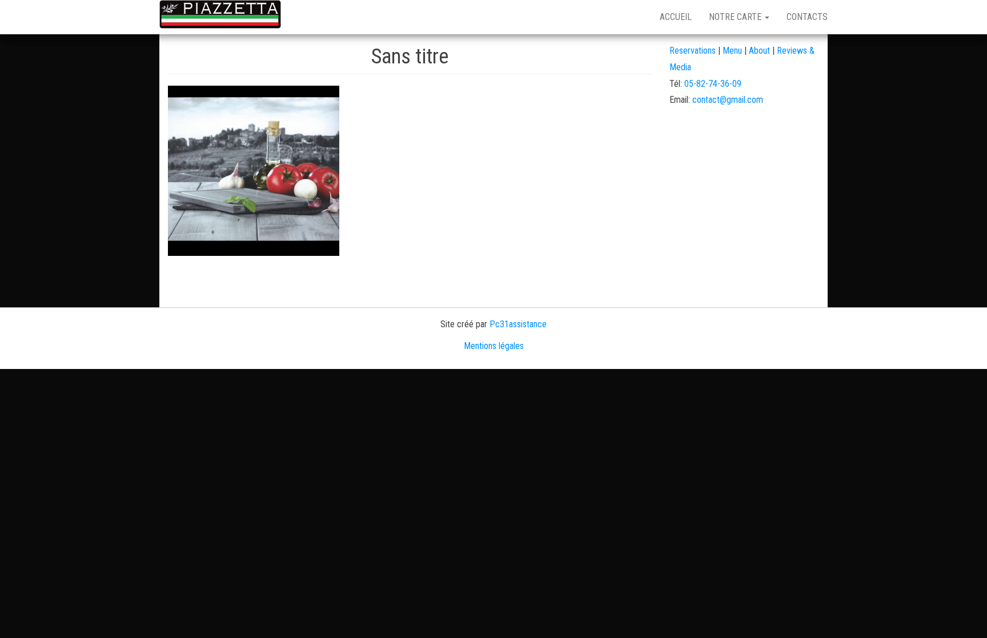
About (759, 50)
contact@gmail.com (727, 99)
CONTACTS (807, 16)
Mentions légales (494, 345)
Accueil (676, 16)
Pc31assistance (518, 324)
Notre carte (736, 16)
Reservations (692, 50)
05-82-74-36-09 (712, 83)
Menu (733, 50)
